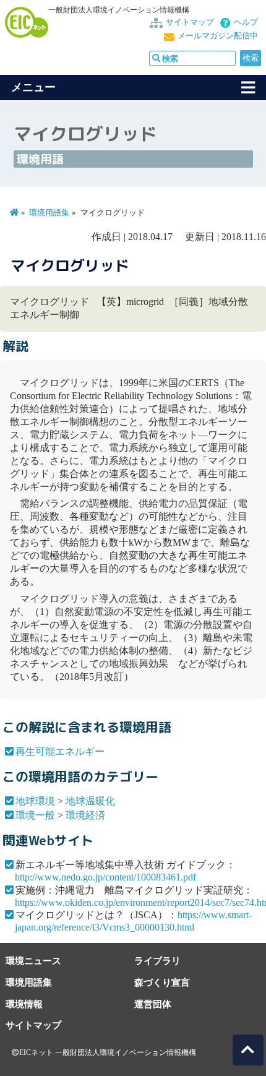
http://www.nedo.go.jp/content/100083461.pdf (105, 877)
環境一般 (35, 815)
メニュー (33, 87)
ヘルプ (246, 22)
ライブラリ (157, 960)
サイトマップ (190, 22)
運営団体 (152, 1004)
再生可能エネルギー (60, 751)
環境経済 (85, 815)
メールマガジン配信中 (218, 36)
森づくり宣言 (162, 982)
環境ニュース (33, 960)
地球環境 (35, 801)
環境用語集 (49, 213)
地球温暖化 (90, 801)
